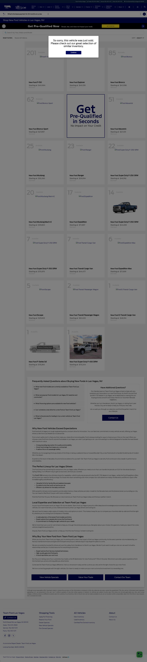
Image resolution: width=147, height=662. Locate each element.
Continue (73, 52)
